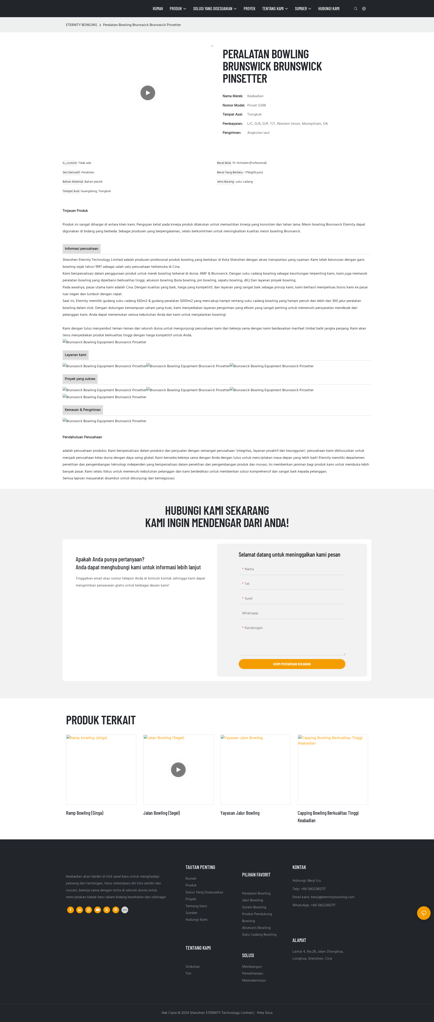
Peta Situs (264, 1013)
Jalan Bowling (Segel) (161, 813)
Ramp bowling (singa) (84, 813)
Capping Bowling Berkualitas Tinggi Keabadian (328, 816)
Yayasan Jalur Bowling (239, 813)
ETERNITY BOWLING (81, 25)
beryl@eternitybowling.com (332, 897)
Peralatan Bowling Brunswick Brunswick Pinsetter (142, 25)
